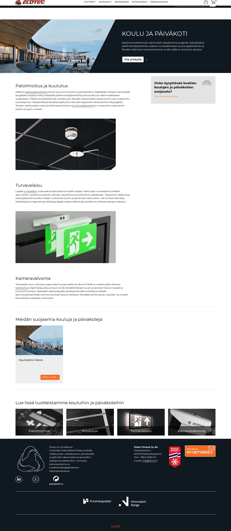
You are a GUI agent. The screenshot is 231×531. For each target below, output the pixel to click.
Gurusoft (115, 526)
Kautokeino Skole (31, 360)
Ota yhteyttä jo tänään (166, 96)
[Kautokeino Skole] (39, 340)
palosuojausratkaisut (37, 92)
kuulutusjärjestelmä (83, 105)
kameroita (21, 288)
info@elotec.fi (150, 461)
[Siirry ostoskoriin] (213, 2)
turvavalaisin (31, 191)
